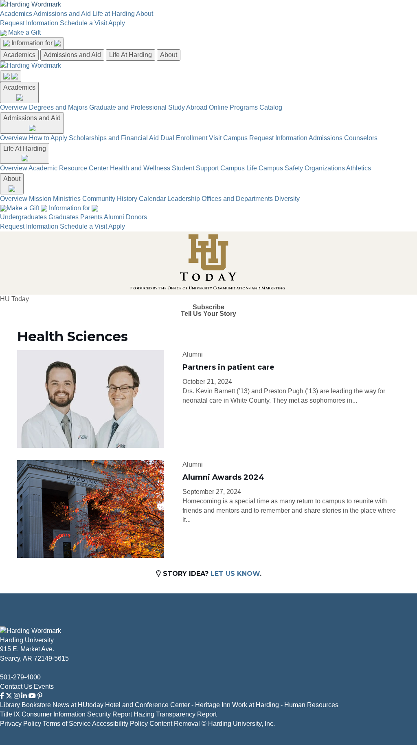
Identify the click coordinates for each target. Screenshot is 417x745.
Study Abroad (187, 107)
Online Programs (233, 107)
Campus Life (238, 168)
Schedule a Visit (83, 23)
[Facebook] (2, 695)
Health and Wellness (140, 168)
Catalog (270, 107)
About (144, 13)
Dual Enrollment (183, 137)
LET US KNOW (235, 573)
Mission (40, 198)
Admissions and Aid (62, 13)
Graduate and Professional (128, 107)
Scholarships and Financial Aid (114, 137)
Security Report (109, 714)
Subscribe (208, 307)
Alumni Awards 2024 (223, 477)
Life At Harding (130, 54)
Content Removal (174, 723)
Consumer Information (54, 714)
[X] (9, 695)
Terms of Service (67, 723)
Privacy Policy (20, 723)
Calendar (152, 198)
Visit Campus (228, 137)
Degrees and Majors (58, 107)
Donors (136, 217)
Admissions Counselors (343, 137)
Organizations (325, 168)
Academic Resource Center (68, 168)
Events (44, 686)
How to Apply (48, 137)
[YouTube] (32, 695)
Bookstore (36, 704)
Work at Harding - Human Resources (285, 704)
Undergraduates (23, 217)
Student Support (195, 168)
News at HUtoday (78, 704)
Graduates (63, 217)
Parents (91, 217)
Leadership (183, 198)
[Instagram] (17, 695)
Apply (116, 23)
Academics (16, 13)
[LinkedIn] (24, 695)
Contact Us (16, 686)
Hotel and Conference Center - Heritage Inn (167, 704)
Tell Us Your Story (208, 314)
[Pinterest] (39, 695)
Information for (32, 43)
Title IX (10, 714)
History (127, 198)
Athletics (358, 168)
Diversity (287, 198)
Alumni (114, 217)
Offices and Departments (237, 198)
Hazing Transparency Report (175, 714)
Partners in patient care (228, 367)
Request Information (29, 23)
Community (98, 198)
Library (10, 704)
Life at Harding (113, 13)
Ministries (67, 198)
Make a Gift (24, 32)
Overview (13, 107)
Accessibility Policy (120, 723)
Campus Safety (281, 168)
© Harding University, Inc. (238, 723)
